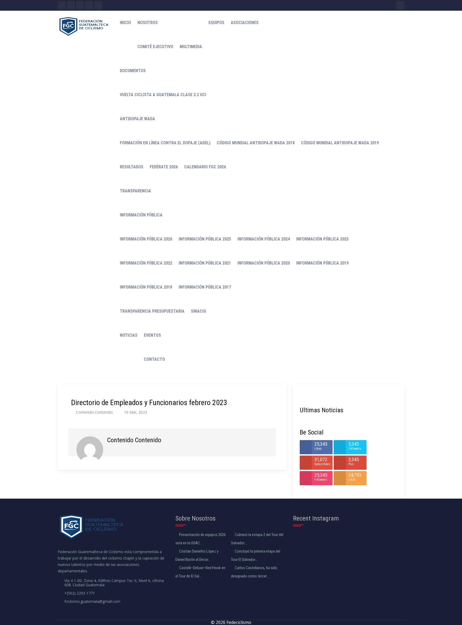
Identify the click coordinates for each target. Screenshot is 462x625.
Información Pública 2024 (263, 239)
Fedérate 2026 (164, 166)
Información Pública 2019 (322, 263)
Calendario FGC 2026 (205, 166)
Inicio (125, 22)
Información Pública (141, 215)
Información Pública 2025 (205, 239)
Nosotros (147, 22)
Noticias (128, 335)
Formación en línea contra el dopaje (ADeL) (165, 142)
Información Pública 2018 (146, 287)
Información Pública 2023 (322, 239)
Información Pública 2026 (146, 239)
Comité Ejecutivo (155, 46)
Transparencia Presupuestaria (152, 311)
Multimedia (191, 46)
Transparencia (135, 190)
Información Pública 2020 (263, 263)
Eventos (152, 335)
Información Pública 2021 (205, 263)
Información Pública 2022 (146, 263)
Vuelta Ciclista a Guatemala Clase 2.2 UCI (163, 94)
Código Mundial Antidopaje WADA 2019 (340, 142)
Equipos (216, 22)
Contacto (154, 359)
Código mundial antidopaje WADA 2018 (256, 142)
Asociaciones (245, 22)
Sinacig (198, 311)
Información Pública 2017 (205, 287)
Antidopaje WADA (137, 118)
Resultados (131, 166)
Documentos (133, 70)
